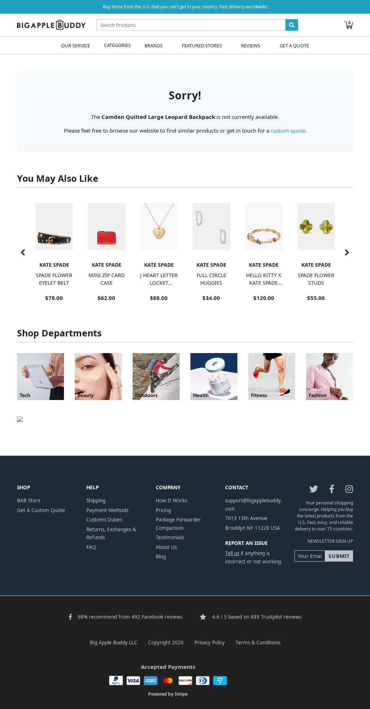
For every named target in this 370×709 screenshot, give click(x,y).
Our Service (75, 45)
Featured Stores (202, 45)
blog (161, 556)
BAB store (28, 500)
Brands (154, 45)
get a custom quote (41, 510)
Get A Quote (294, 45)
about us (166, 547)
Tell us (232, 553)
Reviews (250, 45)
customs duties (104, 519)
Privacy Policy (209, 642)
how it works (171, 500)
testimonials (170, 537)
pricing (163, 510)
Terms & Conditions (258, 642)
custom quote (288, 130)
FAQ (91, 547)
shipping (96, 500)
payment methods (107, 510)
